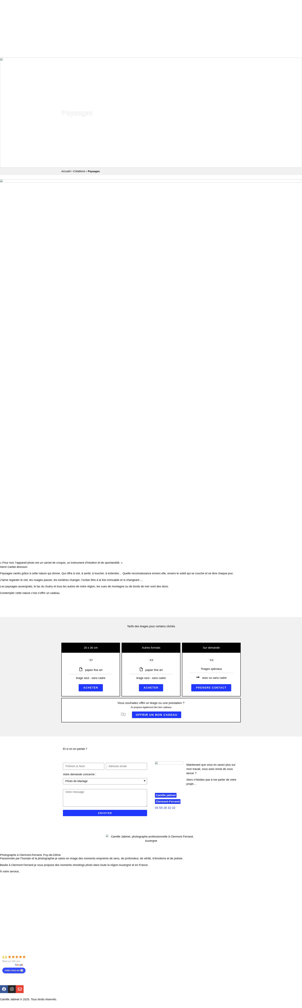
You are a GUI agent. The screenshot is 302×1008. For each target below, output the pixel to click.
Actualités (11, 923)
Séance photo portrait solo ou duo (26, 890)
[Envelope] (20, 989)
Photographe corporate (19, 908)
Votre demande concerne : (79, 774)
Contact (10, 935)
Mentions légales (68, 999)
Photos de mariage (17, 896)
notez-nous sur (12, 970)
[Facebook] (4, 989)
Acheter (90, 687)
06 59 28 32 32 (165, 807)
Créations (79, 171)
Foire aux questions (17, 941)
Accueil (65, 171)
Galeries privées (15, 929)
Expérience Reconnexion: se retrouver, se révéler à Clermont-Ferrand (48, 884)
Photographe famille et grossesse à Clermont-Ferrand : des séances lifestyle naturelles (59, 902)
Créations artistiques (18, 917)
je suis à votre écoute (33, 871)
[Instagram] (12, 989)
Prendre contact (211, 687)
